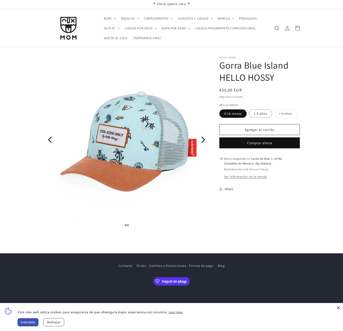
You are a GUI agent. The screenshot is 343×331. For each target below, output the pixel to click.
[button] (109, 18)
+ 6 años (288, 114)
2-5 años (260, 113)
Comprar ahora (259, 143)
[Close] (338, 307)
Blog (221, 266)
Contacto (125, 266)
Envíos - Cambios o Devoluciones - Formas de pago (175, 266)
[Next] (203, 139)
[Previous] (50, 139)
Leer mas (176, 312)
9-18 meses (233, 113)
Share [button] (229, 189)
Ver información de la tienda (245, 176)
